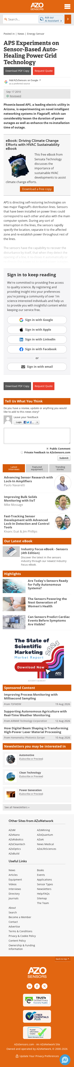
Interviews (15, 889)
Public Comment (60, 448)
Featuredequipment (37, 468)
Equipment (15, 879)
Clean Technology (30, 772)
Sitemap (42, 898)
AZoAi (40, 839)
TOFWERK (16, 704)
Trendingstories (60, 468)
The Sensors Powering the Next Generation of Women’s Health (47, 602)
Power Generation (30, 790)
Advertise (14, 926)
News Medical (45, 844)
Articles (13, 875)
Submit (63, 458)
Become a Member (20, 917)
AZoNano (14, 834)
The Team (43, 903)
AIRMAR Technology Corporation (29, 721)
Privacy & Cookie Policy (22, 936)
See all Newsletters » (16, 807)
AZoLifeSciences (46, 849)
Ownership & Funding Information (22, 947)
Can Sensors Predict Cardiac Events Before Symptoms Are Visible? (49, 620)
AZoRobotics (16, 839)
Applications (44, 879)
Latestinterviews (13, 468)
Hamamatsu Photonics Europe (28, 737)
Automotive (26, 755)
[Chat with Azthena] (65, 1059)
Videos (13, 884)
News (21, 33)
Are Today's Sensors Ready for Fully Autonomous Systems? (48, 584)
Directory (14, 893)
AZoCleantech (17, 844)
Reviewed (15, 96)
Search (13, 912)
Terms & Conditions (20, 931)
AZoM (12, 830)
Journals (13, 898)
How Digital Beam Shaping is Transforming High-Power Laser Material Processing (36, 730)
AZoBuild (14, 853)
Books (40, 870)
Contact (13, 922)
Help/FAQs (43, 893)
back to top (61, 958)
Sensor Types (45, 884)
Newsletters (44, 889)
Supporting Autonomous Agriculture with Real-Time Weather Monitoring (35, 713)
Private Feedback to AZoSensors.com (47, 452)
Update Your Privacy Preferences (39, 1056)
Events (41, 875)
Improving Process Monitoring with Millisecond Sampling (31, 696)
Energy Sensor (35, 33)
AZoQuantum (45, 834)
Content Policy (17, 940)
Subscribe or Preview (31, 758)
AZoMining (43, 830)
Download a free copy (37, 189)
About (12, 907)
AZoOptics (15, 849)
